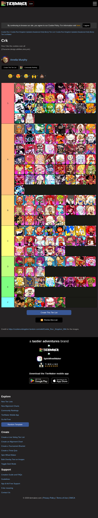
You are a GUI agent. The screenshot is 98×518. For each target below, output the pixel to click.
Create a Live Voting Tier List (12, 437)
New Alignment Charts (10, 406)
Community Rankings (10, 410)
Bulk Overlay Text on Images (12, 459)
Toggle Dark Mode (8, 464)
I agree (86, 25)
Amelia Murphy (18, 59)
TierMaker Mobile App (10, 415)
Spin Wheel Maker (8, 455)
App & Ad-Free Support (10, 484)
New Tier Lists (7, 402)
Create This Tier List (10, 67)
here (78, 25)
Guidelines (5, 479)
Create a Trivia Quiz (9, 450)
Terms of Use (62, 498)
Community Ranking (30, 67)
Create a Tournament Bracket (13, 446)
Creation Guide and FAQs (11, 475)
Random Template (15, 424)
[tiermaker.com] (14, 3)
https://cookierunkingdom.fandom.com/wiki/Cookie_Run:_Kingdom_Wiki (37, 329)
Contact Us (5, 492)
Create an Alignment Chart (12, 442)
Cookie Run (5, 32)
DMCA (72, 498)
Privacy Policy (49, 498)
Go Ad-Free (6, 419)
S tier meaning (7, 488)
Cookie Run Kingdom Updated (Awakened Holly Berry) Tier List (33, 32)
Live (31, 4)
